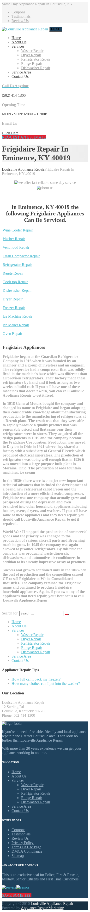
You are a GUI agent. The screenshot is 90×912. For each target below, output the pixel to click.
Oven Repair (12, 334)
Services (18, 46)
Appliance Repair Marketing (42, 908)
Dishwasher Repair (35, 68)
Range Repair (31, 64)
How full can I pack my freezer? (36, 679)
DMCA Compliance (27, 851)
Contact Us (20, 76)
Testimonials (21, 16)
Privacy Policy (23, 843)
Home (16, 38)
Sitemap (18, 856)
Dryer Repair (31, 55)
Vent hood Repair (16, 247)
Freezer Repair (14, 308)
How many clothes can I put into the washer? (46, 683)
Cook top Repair (15, 282)
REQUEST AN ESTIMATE (24, 137)
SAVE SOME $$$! (16, 895)
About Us (19, 42)
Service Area (21, 72)
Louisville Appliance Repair (52, 903)
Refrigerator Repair (35, 59)
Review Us (20, 21)
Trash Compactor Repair (21, 256)
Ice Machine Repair (17, 316)
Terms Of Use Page (26, 847)
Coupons (18, 12)
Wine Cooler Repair (18, 230)
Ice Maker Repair (16, 325)
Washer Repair (32, 51)
